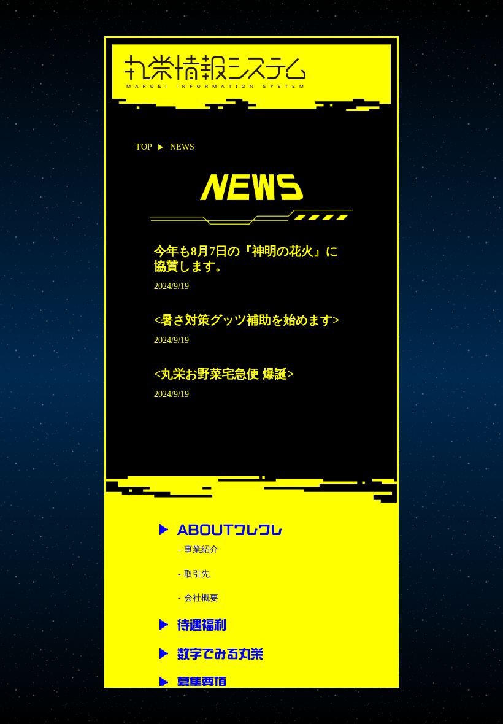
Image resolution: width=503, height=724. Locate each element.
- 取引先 (194, 574)
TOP (144, 147)
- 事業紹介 (198, 549)
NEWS (182, 147)
